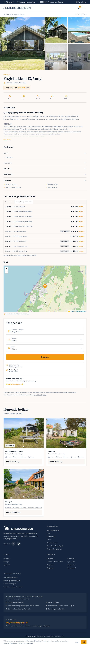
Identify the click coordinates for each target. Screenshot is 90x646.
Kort (48, 534)
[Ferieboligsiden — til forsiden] (18, 527)
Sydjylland (50, 565)
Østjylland (50, 568)
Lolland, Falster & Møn (55, 562)
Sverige (6, 562)
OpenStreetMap (81, 311)
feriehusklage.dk (41, 395)
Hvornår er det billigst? (55, 546)
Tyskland (7, 565)
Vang (24, 83)
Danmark (9, 83)
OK (84, 642)
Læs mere (7, 140)
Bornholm (17, 83)
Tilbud (49, 540)
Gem (84, 14)
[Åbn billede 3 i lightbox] (79, 30)
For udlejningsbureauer (12, 581)
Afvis (76, 642)
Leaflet (72, 311)
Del (78, 14)
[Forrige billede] (6, 433)
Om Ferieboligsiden (10, 578)
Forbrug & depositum (54, 549)
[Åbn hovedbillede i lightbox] (22, 43)
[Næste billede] (41, 433)
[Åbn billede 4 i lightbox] (56, 57)
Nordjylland (72, 568)
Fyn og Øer (71, 562)
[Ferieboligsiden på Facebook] (13, 544)
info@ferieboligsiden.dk (14, 384)
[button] (45, 286)
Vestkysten (72, 565)
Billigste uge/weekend (24, 202)
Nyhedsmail (82, 2)
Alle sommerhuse (53, 530)
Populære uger (52, 543)
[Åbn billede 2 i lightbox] (56, 30)
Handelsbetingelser (10, 584)
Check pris (45, 357)
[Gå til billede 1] (23, 446)
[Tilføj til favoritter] (40, 445)
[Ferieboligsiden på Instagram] (19, 544)
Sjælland (50, 559)
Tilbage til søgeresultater (15, 14)
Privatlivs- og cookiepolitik (13, 587)
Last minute (9, 202)
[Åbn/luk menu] (84, 8)
